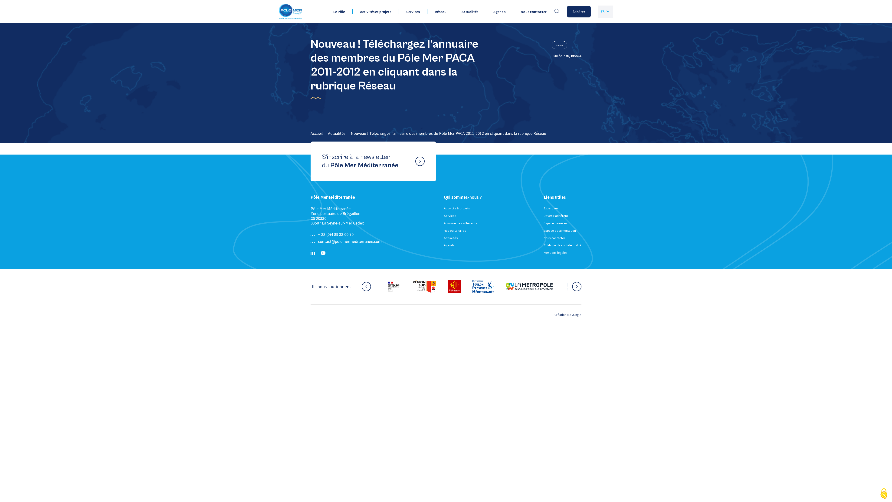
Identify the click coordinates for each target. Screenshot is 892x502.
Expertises (551, 208)
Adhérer (579, 11)
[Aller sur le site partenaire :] (398, 286)
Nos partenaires (455, 230)
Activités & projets (457, 208)
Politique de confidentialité (562, 245)
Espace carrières (555, 223)
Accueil (317, 133)
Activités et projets (375, 11)
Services (413, 11)
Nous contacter (534, 11)
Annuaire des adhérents (460, 223)
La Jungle (574, 315)
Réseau (440, 11)
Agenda (499, 11)
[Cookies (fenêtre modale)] (884, 494)
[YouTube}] (323, 253)
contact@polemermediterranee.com (350, 241)
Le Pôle (339, 11)
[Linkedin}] (313, 253)
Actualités (470, 11)
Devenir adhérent (556, 216)
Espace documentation (560, 230)
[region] (446, 133)
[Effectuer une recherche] (557, 11)
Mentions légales (555, 253)
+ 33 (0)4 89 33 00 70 (336, 234)
